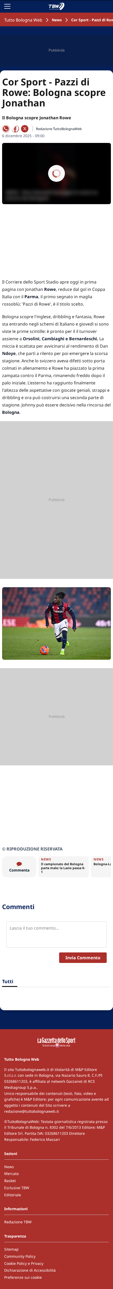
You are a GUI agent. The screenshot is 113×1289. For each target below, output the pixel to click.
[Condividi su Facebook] (15, 128)
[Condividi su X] (24, 128)
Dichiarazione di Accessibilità (30, 1270)
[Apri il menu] (7, 6)
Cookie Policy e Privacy (23, 1263)
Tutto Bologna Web (23, 20)
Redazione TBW (18, 1221)
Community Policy (19, 1256)
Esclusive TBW (16, 1187)
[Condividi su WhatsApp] (5, 128)
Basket (10, 1180)
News (57, 19)
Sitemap (11, 1249)
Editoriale (12, 1194)
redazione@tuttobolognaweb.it (31, 1111)
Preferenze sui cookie (23, 1277)
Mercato (11, 1173)
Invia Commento (82, 958)
